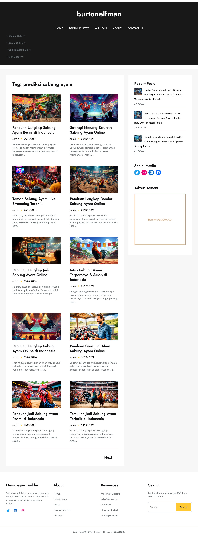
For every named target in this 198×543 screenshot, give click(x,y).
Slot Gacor (15, 56)
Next (111, 457)
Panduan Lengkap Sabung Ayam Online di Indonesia (34, 348)
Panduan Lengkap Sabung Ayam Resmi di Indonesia (34, 130)
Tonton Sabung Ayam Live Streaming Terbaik (33, 201)
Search (183, 507)
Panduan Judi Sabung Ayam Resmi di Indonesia (35, 416)
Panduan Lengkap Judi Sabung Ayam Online (30, 272)
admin (15, 138)
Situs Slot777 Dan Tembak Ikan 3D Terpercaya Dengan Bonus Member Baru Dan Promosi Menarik (158, 118)
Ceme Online (16, 42)
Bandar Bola (15, 35)
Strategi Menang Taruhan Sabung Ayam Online (91, 130)
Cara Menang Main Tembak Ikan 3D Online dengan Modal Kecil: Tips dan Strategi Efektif (158, 141)
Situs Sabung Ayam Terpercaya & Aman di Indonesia (88, 275)
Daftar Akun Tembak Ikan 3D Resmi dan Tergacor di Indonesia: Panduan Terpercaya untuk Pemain (158, 94)
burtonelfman (99, 14)
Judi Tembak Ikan (18, 49)
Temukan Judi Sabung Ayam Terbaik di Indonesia (93, 416)
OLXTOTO (119, 531)
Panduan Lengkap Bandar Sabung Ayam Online (91, 201)
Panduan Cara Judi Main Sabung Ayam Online (90, 348)
